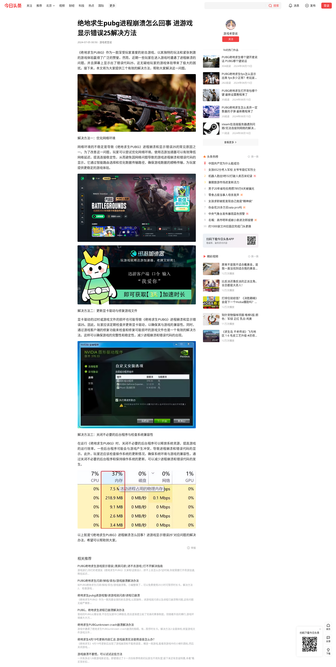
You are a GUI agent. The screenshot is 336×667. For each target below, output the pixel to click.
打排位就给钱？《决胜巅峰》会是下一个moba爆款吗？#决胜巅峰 (240, 300)
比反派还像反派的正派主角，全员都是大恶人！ (240, 283)
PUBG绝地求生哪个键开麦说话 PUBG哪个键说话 (239, 59)
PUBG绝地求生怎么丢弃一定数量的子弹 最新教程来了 (239, 109)
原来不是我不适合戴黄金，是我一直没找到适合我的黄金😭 (240, 266)
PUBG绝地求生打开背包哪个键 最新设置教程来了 (239, 92)
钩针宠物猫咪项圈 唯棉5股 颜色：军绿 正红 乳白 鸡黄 (240, 317)
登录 (326, 6)
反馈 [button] (328, 641)
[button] (29, 5)
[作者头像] (230, 25)
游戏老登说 (106, 42)
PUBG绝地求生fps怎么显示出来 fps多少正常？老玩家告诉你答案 (239, 76)
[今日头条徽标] (13, 5)
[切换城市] (54, 6)
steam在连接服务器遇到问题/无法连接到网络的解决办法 (239, 126)
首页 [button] (328, 629)
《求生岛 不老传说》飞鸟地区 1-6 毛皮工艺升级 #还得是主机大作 (240, 333)
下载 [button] (327, 650)
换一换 (254, 156)
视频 (62, 6)
